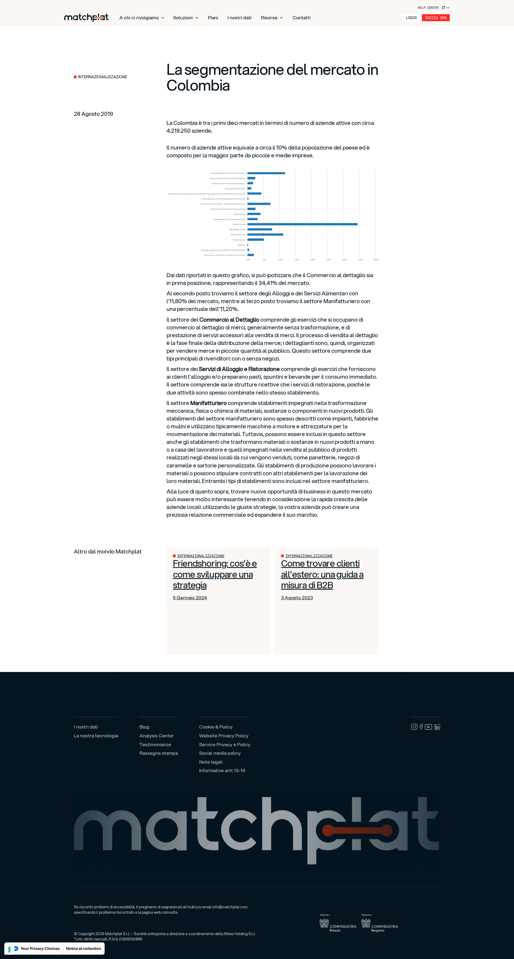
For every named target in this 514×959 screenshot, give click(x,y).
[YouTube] (428, 727)
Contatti (302, 17)
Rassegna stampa (158, 753)
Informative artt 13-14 (222, 770)
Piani (213, 17)
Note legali (211, 762)
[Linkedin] (437, 727)
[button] (142, 18)
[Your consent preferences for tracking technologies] (9, 950)
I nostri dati (240, 17)
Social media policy (220, 753)
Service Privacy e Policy (224, 744)
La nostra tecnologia (96, 736)
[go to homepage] (86, 18)
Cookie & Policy (216, 727)
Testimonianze (155, 744)
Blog (144, 727)
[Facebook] (421, 727)
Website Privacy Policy (223, 736)
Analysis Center (156, 736)
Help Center (428, 7)
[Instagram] (414, 727)
